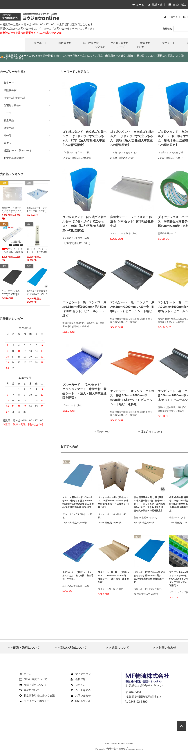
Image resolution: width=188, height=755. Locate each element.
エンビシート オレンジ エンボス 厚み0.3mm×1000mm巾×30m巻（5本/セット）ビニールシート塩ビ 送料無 (132, 397)
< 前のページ (102, 431)
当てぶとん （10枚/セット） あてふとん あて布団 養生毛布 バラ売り (78, 575)
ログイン (80, 684)
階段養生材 (65, 42)
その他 (140, 46)
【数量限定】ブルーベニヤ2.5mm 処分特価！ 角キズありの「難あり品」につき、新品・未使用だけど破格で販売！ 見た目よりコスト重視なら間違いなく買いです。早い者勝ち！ (93, 56)
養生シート (168, 42)
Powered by (100, 749)
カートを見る (83, 690)
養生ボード (40, 42)
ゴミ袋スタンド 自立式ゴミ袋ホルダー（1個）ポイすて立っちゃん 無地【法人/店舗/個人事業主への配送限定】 (132, 138)
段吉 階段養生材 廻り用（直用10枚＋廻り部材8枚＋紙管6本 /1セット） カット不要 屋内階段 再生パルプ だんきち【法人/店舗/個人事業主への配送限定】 (149, 504)
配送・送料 (158, 4)
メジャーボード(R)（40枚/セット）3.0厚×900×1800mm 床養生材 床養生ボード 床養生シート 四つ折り (114, 502)
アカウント (174, 16)
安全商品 (100, 46)
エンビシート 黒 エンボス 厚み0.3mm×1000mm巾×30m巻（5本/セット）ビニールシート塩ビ (132, 307)
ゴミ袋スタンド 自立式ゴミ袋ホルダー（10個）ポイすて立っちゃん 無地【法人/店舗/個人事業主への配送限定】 (84, 223)
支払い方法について (35, 679)
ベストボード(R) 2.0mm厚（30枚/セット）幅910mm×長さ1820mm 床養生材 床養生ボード (149, 577)
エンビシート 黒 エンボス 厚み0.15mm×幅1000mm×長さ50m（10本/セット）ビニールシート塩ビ (84, 309)
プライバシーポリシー (37, 700)
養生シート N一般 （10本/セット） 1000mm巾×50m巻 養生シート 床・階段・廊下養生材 (113, 577)
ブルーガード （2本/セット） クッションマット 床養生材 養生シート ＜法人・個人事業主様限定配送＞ (84, 391)
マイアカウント (84, 673)
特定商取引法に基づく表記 (39, 695)
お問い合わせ (83, 695)
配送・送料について (35, 684)
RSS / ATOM (82, 700)
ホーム (140, 4)
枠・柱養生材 (91, 42)
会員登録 (80, 679)
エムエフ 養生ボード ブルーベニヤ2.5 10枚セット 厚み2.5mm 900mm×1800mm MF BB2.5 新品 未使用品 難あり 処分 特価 (78, 502)
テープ (120, 46)
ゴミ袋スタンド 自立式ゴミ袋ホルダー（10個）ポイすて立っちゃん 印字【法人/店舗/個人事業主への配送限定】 (84, 138)
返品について (31, 690)
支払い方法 (179, 4)
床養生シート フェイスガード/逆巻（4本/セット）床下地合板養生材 (132, 221)
